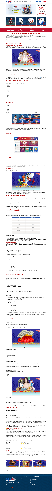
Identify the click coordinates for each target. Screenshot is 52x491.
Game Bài (21, 1)
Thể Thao (28, 1)
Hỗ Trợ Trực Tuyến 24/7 (41, 30)
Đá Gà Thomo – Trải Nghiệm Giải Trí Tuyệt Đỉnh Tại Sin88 (39, 468)
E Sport (19, 1)
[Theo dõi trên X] (11, 487)
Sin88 (14, 1)
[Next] (46, 466)
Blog (30, 1)
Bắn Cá (17, 1)
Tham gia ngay (41, 13)
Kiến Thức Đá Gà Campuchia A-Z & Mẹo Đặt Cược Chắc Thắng (12, 468)
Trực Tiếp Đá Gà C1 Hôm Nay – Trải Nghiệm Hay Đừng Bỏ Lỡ (26, 468)
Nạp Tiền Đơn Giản (20, 30)
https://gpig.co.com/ (34, 478)
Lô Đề (24, 1)
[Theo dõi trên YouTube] (13, 487)
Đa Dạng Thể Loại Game (10, 30)
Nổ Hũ (26, 1)
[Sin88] (9, 1)
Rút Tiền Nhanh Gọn (31, 30)
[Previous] (5, 466)
